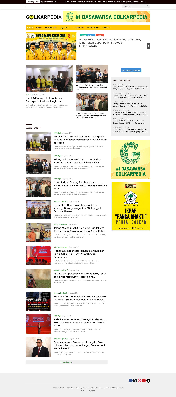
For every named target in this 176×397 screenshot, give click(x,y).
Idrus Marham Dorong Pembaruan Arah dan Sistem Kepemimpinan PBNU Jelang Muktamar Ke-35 (85, 2)
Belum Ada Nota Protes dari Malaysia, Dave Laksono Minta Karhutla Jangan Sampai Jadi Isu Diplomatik (79, 345)
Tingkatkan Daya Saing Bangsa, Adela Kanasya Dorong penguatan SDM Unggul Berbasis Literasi (77, 208)
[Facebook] (131, 381)
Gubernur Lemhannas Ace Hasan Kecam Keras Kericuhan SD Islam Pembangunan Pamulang (80, 298)
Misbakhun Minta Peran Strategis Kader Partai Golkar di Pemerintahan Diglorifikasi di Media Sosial (80, 322)
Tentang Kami (58, 387)
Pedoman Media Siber (115, 387)
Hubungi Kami (81, 387)
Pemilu (106, 27)
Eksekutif (77, 27)
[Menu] (27, 6)
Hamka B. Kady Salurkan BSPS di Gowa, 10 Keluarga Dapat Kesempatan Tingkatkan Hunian (130, 113)
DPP (27, 95)
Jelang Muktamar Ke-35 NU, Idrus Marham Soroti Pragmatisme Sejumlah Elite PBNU (91, 87)
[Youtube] (144, 381)
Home (30, 27)
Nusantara (50, 27)
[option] (88, 46)
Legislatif (64, 27)
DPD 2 (56, 224)
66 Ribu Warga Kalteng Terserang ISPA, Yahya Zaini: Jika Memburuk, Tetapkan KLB (80, 275)
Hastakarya (92, 27)
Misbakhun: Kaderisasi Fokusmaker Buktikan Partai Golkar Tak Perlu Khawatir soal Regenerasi (79, 253)
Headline (91, 35)
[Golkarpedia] (44, 17)
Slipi (38, 27)
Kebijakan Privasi (96, 387)
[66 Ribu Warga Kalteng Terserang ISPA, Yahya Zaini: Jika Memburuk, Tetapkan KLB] (38, 278)
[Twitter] (135, 381)
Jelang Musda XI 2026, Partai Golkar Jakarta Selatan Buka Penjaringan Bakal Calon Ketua (79, 229)
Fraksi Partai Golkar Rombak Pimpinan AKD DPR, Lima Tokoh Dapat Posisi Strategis (110, 41)
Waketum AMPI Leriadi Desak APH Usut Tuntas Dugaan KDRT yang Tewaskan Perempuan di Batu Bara (128, 122)
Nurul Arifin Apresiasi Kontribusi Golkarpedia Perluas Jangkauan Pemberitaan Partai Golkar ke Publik (46, 101)
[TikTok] (148, 381)
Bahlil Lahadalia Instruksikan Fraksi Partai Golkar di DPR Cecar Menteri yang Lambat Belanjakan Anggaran (130, 130)
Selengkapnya (66, 362)
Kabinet (56, 293)
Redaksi (70, 387)
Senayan (83, 35)
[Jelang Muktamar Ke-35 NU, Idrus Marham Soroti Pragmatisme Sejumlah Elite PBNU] (92, 74)
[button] (147, 6)
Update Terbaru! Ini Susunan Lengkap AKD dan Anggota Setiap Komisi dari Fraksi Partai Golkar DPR (130, 96)
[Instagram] (139, 381)
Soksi (55, 247)
